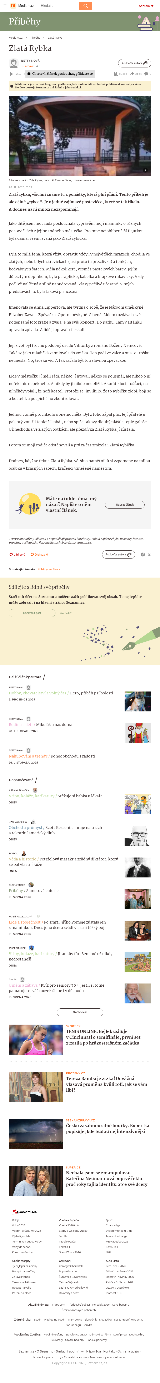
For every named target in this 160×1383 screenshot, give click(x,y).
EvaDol (13, 853)
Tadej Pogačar (68, 1241)
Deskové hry (136, 1334)
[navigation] (5, 5)
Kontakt (109, 1351)
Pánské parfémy (96, 1339)
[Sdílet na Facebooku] (143, 554)
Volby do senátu (21, 1247)
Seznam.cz (146, 5)
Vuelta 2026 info (69, 1225)
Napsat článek (125, 504)
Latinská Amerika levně (73, 1287)
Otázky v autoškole (117, 1287)
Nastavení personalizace (107, 1357)
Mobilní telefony (53, 1334)
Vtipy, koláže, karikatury (31, 796)
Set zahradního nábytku (129, 1319)
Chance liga (113, 1225)
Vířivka (88, 1325)
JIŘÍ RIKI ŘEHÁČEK (19, 790)
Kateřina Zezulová (20, 916)
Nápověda (93, 1351)
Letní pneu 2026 (116, 1266)
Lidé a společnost (25, 922)
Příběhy (16, 891)
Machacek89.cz (18, 822)
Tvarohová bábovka (24, 1282)
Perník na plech (21, 1293)
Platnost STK (113, 1293)
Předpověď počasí (79, 1304)
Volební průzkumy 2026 (26, 1230)
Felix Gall (64, 1247)
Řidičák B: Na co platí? (119, 1282)
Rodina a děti (21, 725)
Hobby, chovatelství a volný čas (37, 693)
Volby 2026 (18, 1225)
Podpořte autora (132, 63)
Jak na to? (65, 613)
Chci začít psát (32, 613)
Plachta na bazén (54, 1319)
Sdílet (138, 73)
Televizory (57, 1339)
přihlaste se (84, 73)
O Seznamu (45, 1351)
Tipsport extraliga (116, 1236)
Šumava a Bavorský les (73, 1276)
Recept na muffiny (23, 1271)
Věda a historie (22, 859)
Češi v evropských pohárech (79, 1310)
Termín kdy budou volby (26, 1241)
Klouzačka (105, 1319)
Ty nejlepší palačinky (24, 1266)
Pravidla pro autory (47, 1357)
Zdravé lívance (21, 1276)
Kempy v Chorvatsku (71, 1266)
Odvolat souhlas (76, 1357)
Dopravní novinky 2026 (120, 1276)
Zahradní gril (73, 1325)
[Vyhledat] (85, 6)
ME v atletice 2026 (117, 1241)
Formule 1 (112, 1247)
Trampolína (75, 1319)
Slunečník (91, 1319)
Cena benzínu (120, 1304)
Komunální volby (22, 1252)
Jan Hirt (64, 1236)
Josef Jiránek (17, 948)
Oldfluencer (17, 885)
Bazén (37, 1319)
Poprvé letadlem (69, 1271)
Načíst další (80, 1012)
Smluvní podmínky (70, 1351)
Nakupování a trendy (28, 756)
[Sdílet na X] (149, 554)
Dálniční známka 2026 (119, 1271)
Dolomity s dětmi (69, 1293)
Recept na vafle (21, 1287)
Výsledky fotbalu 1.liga (119, 1230)
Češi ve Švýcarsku (69, 1282)
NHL (108, 1252)
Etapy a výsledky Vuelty (73, 1230)
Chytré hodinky (74, 1339)
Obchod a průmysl (25, 828)
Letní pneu (120, 1334)
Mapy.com (58, 1304)
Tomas (12, 979)
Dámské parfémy (100, 1334)
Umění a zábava (23, 985)
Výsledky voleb (21, 1236)
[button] (80, 136)
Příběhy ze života (49, 569)
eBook (123, 73)
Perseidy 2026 (101, 1304)
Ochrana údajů (128, 1351)
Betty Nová (30, 60)
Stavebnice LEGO (76, 1334)
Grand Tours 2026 (70, 1252)
